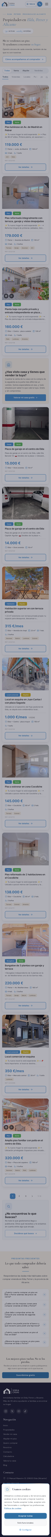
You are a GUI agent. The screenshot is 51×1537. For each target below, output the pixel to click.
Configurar (27, 1530)
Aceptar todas (25, 1516)
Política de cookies (12, 1508)
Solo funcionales (25, 1523)
